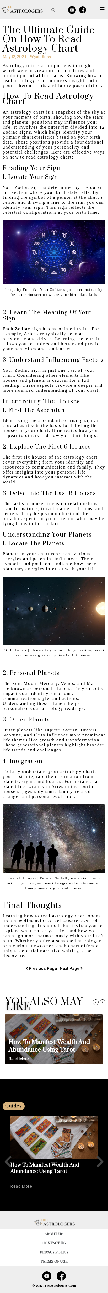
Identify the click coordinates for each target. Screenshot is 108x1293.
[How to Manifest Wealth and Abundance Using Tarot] (54, 1137)
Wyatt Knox (40, 57)
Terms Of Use (54, 1261)
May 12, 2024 (14, 57)
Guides (13, 1106)
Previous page (43, 968)
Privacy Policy (54, 1252)
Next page (70, 968)
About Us (54, 1234)
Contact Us (54, 1243)
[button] (96, 1002)
